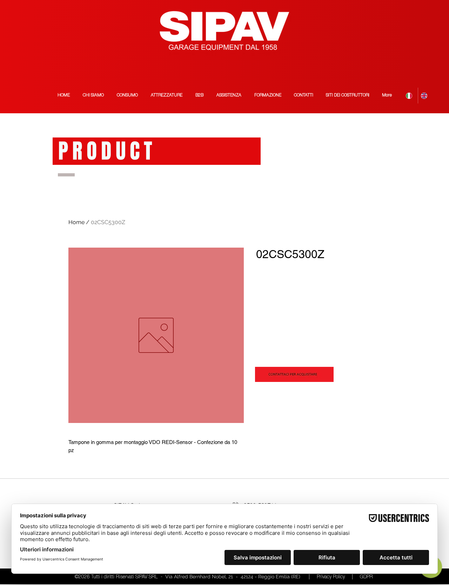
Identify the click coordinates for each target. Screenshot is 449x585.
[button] (348, 95)
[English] (425, 95)
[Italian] (410, 95)
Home (76, 222)
